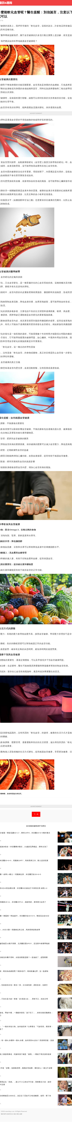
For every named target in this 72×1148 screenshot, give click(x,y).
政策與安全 (10, 1114)
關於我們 (3, 1114)
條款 (15, 1114)
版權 (21, 1114)
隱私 (17, 1114)
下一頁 (36, 814)
